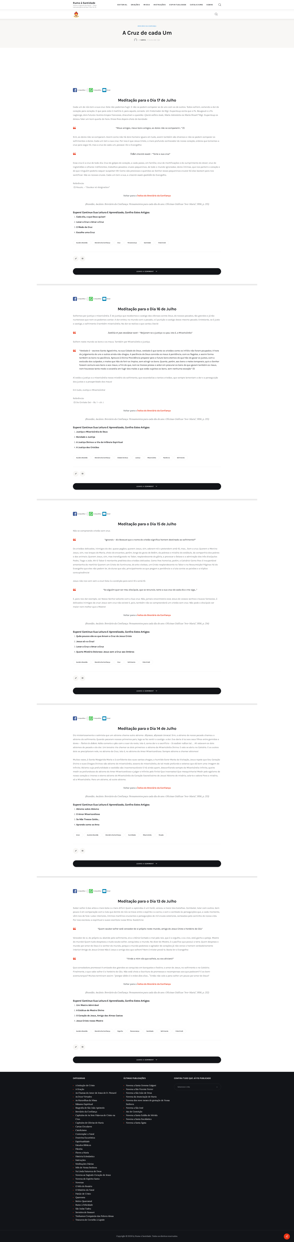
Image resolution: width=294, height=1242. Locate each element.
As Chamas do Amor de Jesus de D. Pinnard (95, 1093)
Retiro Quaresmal (83, 1201)
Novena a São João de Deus (139, 1093)
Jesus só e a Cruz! (85, 641)
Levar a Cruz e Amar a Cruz (90, 222)
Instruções (80, 1160)
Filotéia (78, 1149)
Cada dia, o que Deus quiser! (90, 216)
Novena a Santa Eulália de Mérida (141, 1115)
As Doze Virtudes (83, 1096)
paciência (166, 458)
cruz (118, 243)
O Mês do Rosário (83, 1186)
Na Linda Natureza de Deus (88, 1171)
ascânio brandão (82, 243)
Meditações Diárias (84, 1164)
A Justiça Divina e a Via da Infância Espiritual (99, 442)
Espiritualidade (82, 1141)
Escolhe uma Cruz (85, 232)
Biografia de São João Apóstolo (90, 1107)
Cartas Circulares (83, 1126)
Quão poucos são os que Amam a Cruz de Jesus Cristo (104, 636)
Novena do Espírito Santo (87, 1178)
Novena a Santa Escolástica (138, 1119)
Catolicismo (81, 1130)
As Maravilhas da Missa (86, 1100)
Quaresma (80, 1197)
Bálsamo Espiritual (84, 1104)
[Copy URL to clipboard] (76, 258)
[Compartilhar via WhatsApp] (95, 90)
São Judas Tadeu (83, 1208)
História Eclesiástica (84, 1156)
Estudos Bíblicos (83, 1145)
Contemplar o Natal (84, 1134)
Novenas (79, 1182)
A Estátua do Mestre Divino (90, 1010)
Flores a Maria (82, 1152)
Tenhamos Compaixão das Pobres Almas (94, 1216)
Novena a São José (134, 1107)
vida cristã (146, 662)
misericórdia (151, 458)
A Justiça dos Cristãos (87, 447)
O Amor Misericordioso (88, 814)
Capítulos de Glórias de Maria (89, 1122)
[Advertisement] (147, 65)
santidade (147, 243)
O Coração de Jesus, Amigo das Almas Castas (99, 1015)
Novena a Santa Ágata (136, 1122)
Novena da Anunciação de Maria (141, 1096)
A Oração (79, 1089)
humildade (132, 835)
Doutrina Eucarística (85, 1137)
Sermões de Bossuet (85, 1212)
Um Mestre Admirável (87, 1005)
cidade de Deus (122, 458)
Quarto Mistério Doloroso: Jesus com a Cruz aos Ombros (105, 651)
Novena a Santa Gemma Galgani (141, 1085)
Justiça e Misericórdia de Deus (92, 431)
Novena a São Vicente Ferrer (139, 1089)
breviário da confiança (102, 243)
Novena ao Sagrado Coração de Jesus (93, 1175)
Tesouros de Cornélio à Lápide (90, 1219)
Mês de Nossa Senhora (86, 1167)
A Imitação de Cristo (85, 1085)
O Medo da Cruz (84, 227)
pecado (161, 835)
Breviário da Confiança (147, 26)
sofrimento (181, 458)
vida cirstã (162, 243)
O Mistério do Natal (84, 1190)
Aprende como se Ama (87, 824)
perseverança (132, 243)
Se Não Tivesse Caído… (87, 819)
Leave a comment (145, 271)
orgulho (120, 1031)
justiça (137, 458)
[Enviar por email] (106, 90)
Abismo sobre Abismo (87, 809)
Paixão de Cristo (83, 1193)
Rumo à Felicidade (84, 1205)
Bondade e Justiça (85, 437)
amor (78, 835)
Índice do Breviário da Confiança (154, 195)
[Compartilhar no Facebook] (79, 90)
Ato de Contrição (134, 1111)
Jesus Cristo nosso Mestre (89, 1020)
